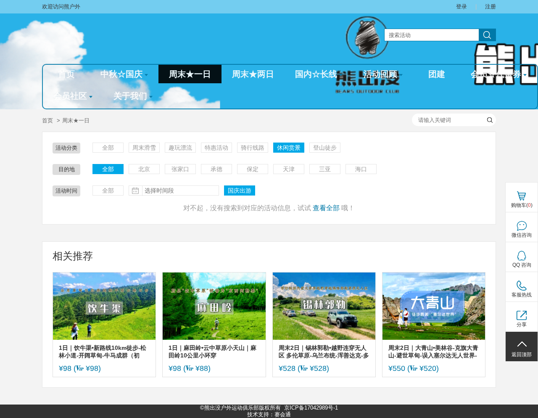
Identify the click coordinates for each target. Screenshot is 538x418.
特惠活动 (216, 147)
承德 (216, 169)
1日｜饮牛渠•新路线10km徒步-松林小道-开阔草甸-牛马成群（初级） (102, 351)
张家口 (180, 169)
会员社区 (70, 96)
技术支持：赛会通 (269, 414)
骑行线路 (252, 147)
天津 (289, 169)
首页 (66, 74)
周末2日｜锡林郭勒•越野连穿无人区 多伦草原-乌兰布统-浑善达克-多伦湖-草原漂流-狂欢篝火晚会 (324, 351)
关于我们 (130, 96)
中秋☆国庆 (121, 74)
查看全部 (326, 208)
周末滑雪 (144, 147)
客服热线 (522, 295)
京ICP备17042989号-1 (311, 408)
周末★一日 (190, 74)
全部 (108, 147)
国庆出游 (239, 190)
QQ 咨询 (521, 265)
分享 (522, 325)
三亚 (325, 169)
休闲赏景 (289, 147)
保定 (252, 169)
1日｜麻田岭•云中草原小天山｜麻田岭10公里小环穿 (212, 351)
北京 (144, 169)
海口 (361, 169)
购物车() (522, 205)
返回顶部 (522, 354)
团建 (436, 74)
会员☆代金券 (496, 74)
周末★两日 (253, 74)
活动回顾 (380, 74)
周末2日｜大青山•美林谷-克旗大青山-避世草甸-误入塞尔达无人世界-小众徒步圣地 (433, 351)
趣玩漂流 (180, 147)
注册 (490, 6)
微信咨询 (522, 235)
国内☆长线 (316, 74)
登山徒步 (325, 147)
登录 (461, 6)
